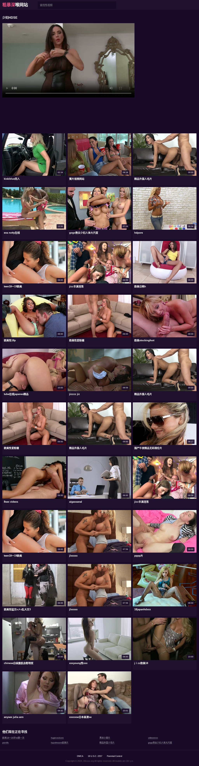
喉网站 (15, 4)
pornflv (5, 742)
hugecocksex (57, 738)
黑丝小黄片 (105, 738)
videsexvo (153, 738)
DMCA (80, 756)
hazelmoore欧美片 (59, 742)
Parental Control (114, 756)
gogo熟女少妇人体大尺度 (160, 742)
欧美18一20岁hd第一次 (13, 738)
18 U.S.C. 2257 (95, 756)
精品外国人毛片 (107, 742)
